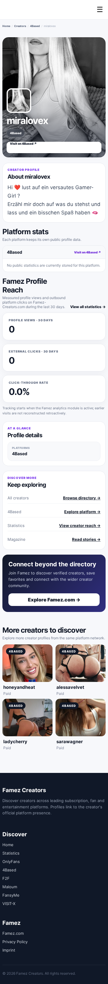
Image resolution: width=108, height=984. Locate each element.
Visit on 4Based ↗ (23, 143)
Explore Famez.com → (54, 600)
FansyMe (11, 895)
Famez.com (13, 933)
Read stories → (86, 539)
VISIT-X (8, 903)
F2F (6, 878)
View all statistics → (88, 306)
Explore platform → (82, 511)
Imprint (8, 950)
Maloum (9, 886)
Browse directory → (81, 497)
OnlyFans (11, 861)
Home (6, 26)
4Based (35, 26)
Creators (20, 26)
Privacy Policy (15, 941)
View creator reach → (79, 525)
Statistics (11, 853)
